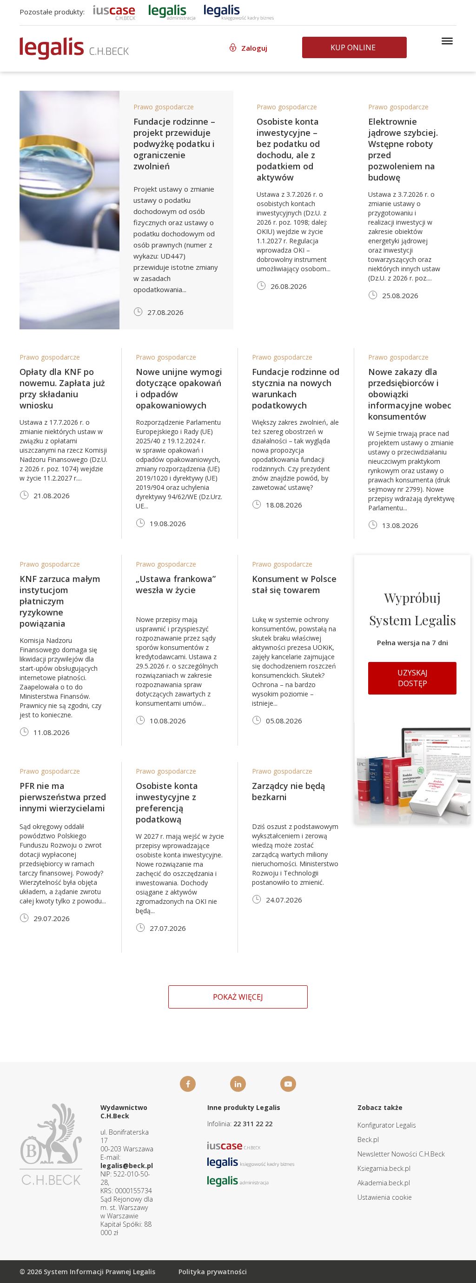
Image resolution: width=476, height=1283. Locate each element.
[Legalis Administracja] (238, 1180)
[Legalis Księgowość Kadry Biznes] (251, 1161)
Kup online (353, 47)
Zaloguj (254, 48)
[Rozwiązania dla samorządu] (172, 11)
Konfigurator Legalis (386, 1125)
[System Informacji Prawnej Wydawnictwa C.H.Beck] (74, 48)
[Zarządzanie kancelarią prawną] (114, 11)
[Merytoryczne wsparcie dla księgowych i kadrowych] (239, 11)
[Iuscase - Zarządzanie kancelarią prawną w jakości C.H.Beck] (234, 1144)
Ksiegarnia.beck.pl (383, 1168)
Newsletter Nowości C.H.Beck (401, 1153)
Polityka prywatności (212, 1271)
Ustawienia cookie (384, 1197)
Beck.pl (368, 1139)
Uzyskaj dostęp (412, 678)
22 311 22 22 (252, 1123)
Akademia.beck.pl (383, 1182)
